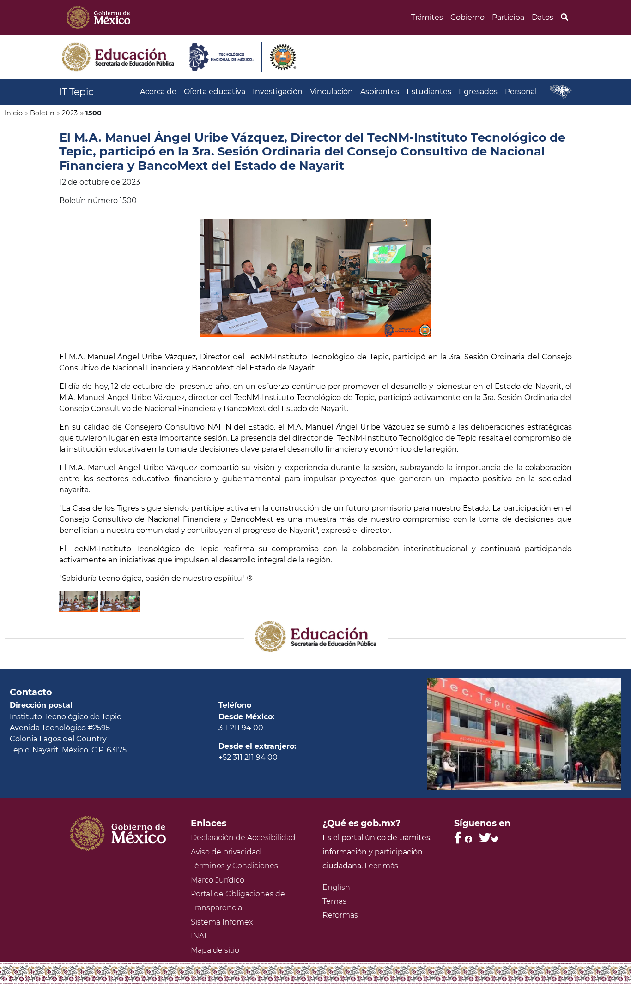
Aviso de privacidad (226, 852)
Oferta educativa (214, 91)
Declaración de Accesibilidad (243, 837)
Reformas (340, 915)
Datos (542, 17)
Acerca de (158, 91)
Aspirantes (379, 91)
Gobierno (467, 17)
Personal (521, 91)
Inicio (14, 113)
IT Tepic (76, 91)
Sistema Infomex (222, 922)
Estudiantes (429, 91)
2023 (70, 113)
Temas (334, 901)
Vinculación (331, 91)
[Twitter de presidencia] (488, 837)
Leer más (381, 865)
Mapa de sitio (215, 950)
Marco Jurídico (217, 880)
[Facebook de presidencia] (463, 837)
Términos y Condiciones (234, 865)
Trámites (427, 17)
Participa (508, 17)
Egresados (478, 91)
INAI (198, 935)
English (336, 887)
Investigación (278, 91)
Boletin (42, 113)
